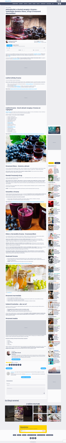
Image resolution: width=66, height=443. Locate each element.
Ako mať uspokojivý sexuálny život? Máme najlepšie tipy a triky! (21, 263)
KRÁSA (55, 167)
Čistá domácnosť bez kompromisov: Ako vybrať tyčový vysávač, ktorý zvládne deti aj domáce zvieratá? (57, 354)
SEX (52, 3)
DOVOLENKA (49, 3)
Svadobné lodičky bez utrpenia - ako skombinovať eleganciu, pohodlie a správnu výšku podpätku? (57, 188)
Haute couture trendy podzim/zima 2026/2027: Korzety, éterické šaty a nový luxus (57, 244)
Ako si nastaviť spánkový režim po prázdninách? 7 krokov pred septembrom (57, 227)
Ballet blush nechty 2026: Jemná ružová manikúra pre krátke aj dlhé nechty (56, 171)
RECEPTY (38, 3)
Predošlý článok (9, 368)
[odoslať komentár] (44, 393)
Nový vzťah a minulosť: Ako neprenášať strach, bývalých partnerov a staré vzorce (57, 221)
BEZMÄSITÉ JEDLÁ (57, 341)
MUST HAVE (56, 192)
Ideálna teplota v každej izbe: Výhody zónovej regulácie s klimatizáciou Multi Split (57, 329)
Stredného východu (37, 53)
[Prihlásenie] (58, 3)
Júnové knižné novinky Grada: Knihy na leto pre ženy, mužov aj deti (57, 361)
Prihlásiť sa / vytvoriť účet (26, 377)
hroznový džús (10, 122)
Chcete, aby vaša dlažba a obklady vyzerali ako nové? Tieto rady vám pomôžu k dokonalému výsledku (57, 287)
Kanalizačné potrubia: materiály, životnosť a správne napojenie (56, 321)
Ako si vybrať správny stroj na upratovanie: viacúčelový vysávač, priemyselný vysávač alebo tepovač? (57, 295)
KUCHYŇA (55, 334)
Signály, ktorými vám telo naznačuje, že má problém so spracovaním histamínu (57, 211)
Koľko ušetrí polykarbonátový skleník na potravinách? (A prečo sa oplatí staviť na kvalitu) (57, 277)
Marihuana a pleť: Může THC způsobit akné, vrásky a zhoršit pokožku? (57, 236)
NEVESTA (55, 184)
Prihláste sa (13, 371)
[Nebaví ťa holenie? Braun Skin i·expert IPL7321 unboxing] (40, 417)
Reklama (24, 435)
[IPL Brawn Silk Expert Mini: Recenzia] (54, 417)
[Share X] (14, 365)
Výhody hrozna (8, 111)
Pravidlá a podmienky (32, 435)
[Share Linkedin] (18, 365)
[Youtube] (58, 1)
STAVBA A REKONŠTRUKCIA (57, 303)
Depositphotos (9, 292)
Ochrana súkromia (41, 435)
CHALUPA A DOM (57, 318)
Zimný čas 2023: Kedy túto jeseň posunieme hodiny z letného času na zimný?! (24, 88)
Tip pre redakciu (49, 435)
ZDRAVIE (30, 3)
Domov (7, 7)
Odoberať (43, 430)
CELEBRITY (21, 3)
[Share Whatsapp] (12, 365)
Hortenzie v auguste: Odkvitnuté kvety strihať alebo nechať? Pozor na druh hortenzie (57, 178)
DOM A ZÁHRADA (57, 273)
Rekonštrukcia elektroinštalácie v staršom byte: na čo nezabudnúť (57, 306)
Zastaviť (8, 50)
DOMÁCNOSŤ (43, 3)
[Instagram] (60, 1)
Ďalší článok (43, 368)
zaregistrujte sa (28, 374)
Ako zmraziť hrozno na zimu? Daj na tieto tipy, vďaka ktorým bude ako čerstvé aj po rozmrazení (27, 133)
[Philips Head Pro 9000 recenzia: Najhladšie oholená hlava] (54, 409)
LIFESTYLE (25, 3)
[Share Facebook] (10, 365)
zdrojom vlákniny (17, 86)
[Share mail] (20, 365)
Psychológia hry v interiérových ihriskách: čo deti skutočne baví (57, 269)
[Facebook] (57, 1)
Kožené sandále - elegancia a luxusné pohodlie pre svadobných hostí (57, 195)
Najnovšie (57, 163)
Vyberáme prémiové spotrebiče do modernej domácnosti (56, 337)
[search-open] (60, 3)
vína (9, 55)
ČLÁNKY (55, 249)
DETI (54, 266)
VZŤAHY (55, 217)
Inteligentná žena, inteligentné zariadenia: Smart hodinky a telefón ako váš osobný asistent (57, 260)
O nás (15, 435)
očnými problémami (29, 83)
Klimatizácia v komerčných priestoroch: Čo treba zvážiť (56, 313)
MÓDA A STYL (56, 240)
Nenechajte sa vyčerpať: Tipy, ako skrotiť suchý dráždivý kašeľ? (57, 252)
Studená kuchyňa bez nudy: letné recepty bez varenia (57, 344)
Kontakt (19, 435)
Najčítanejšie (51, 163)
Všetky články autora (16, 359)
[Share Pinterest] (16, 365)
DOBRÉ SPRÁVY (15, 3)
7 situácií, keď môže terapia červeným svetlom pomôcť (57, 204)
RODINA (34, 3)
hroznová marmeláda (11, 126)
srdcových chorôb (16, 58)
